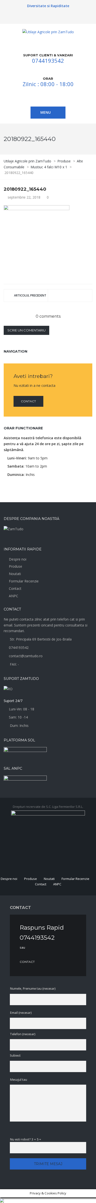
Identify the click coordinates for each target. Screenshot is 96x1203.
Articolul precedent (30, 295)
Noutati (15, 573)
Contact (28, 401)
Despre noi (17, 559)
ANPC (13, 596)
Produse (15, 566)
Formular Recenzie (24, 581)
